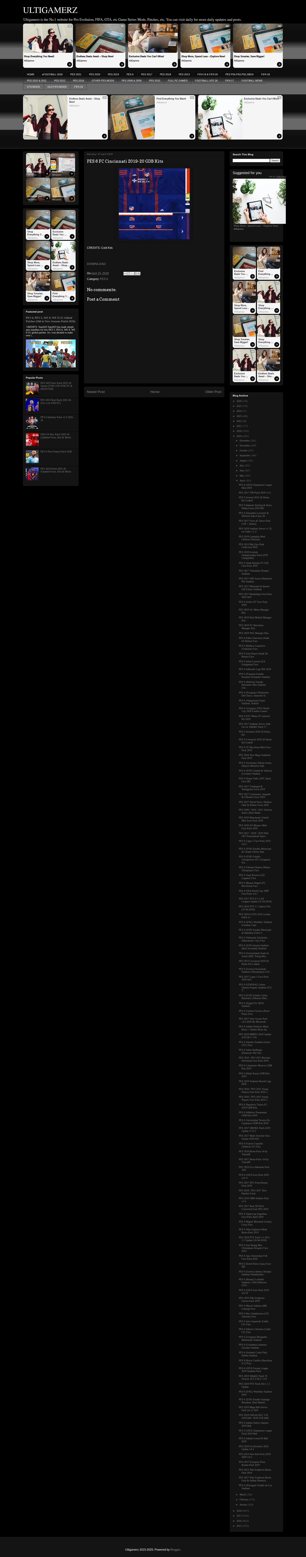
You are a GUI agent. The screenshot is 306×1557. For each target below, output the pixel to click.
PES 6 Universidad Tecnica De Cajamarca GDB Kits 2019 (254, 1122)
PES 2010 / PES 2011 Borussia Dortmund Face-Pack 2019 (254, 1059)
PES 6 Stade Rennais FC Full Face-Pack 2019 (253, 564)
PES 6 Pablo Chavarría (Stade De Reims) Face (254, 639)
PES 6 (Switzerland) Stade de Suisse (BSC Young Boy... (254, 955)
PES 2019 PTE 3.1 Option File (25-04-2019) (254, 908)
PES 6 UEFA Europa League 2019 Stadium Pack (253, 1370)
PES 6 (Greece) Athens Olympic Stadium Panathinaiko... (255, 1273)
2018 (239, 1511)
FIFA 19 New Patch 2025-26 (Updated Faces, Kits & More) (56, 436)
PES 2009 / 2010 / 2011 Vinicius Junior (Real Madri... (255, 811)
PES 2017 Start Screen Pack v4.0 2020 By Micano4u (253, 1020)
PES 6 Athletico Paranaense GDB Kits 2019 (253, 1114)
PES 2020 (94, 74)
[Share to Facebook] (135, 273)
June (242, 470)
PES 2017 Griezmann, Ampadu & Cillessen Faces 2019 (254, 796)
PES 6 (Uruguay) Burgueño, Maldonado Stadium (253, 1338)
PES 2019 (113, 74)
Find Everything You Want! (171, 98)
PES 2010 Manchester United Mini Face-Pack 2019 (253, 819)
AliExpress (29, 60)
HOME (30, 74)
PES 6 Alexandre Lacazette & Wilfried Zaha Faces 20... (254, 514)
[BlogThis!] (128, 273)
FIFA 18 (265, 74)
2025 (239, 406)
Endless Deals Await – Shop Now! (95, 56)
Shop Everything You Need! (39, 56)
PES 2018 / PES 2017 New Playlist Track (253, 1192)
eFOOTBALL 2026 (52, 74)
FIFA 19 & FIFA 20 (207, 74)
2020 (239, 431)
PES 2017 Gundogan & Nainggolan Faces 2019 (252, 788)
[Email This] (125, 273)
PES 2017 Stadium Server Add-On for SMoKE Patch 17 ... (255, 725)
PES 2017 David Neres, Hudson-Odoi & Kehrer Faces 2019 (255, 803)
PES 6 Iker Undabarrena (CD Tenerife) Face (253, 1315)
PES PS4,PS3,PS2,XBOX (239, 74)
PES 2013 (184, 74)
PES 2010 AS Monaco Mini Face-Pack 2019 (253, 827)
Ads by (277, 176)
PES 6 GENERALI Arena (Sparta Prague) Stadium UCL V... (255, 987)
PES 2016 (78, 80)
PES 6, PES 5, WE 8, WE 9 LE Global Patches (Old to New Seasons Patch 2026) (50, 319)
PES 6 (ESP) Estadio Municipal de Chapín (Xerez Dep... (255, 850)
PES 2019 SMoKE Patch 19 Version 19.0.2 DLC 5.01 (253, 1377)
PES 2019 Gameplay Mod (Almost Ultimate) (252, 538)
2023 (239, 416)
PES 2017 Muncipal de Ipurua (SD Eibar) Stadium (254, 588)
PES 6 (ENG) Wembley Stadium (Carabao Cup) (255, 923)
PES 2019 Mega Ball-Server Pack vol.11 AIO (253, 1409)
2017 (239, 1516)
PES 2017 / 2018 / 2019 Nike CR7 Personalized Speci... (254, 835)
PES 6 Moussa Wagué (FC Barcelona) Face (252, 884)
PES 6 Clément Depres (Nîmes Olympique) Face (254, 869)
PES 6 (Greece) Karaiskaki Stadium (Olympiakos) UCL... (255, 970)
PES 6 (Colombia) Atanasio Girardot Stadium (253, 1346)
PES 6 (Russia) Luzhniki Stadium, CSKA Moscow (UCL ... (253, 1282)
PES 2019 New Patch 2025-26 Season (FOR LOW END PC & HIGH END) (56, 386)
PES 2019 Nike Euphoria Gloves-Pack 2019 (251, 1299)
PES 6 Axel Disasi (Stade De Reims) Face (253, 655)
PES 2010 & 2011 (37, 80)
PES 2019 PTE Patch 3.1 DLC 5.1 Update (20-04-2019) (254, 1239)
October (244, 450)
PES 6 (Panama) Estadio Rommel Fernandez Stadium (254, 675)
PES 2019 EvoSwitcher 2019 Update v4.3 (253, 1448)
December (245, 440)
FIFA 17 (229, 80)
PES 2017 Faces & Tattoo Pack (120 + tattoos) (254, 522)
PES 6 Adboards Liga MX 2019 (255, 669)
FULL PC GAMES (178, 80)
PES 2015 (154, 80)
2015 (239, 1526)
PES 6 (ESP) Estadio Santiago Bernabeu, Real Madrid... (254, 1401)
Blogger (175, 1549)
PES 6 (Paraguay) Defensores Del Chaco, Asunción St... (254, 694)
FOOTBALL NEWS (252, 80)
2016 (239, 1521)
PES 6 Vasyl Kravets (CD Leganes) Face (252, 877)
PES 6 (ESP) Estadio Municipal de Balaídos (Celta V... (255, 931)
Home (155, 392)
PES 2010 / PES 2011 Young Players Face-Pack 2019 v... (254, 1090)
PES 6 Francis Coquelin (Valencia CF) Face (251, 1145)
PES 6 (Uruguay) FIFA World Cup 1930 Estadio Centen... (254, 710)
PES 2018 (165, 74)
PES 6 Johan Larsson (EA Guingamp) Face (252, 663)
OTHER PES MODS (103, 80)
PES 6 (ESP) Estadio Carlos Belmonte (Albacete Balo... (254, 997)
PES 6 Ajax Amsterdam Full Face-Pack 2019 (253, 1257)
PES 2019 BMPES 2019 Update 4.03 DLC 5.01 (255, 1036)
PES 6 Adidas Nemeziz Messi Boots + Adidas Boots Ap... (254, 1028)
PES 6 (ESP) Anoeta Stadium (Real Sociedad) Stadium (254, 947)
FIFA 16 (78, 86)
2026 (239, 401)
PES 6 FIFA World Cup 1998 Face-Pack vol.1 (253, 892)
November (245, 445)
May (242, 475)
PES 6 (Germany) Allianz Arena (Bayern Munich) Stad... (255, 764)
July (242, 465)
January (244, 1504)
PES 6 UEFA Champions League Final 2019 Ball (255, 1432)
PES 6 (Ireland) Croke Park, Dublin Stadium (253, 1354)
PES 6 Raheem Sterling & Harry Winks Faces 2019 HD (255, 507)
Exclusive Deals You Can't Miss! (146, 56)
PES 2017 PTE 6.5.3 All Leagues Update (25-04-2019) (255, 900)
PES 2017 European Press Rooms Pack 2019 (252, 1463)
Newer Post (96, 392)
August (243, 460)
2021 (239, 426)
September (245, 455)
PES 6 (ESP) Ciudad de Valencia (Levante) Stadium (255, 772)
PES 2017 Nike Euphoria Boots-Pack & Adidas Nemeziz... (255, 1479)
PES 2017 (146, 74)
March (243, 1494)
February (244, 1499)
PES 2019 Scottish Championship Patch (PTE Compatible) (253, 555)
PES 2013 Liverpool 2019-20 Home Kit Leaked (254, 962)
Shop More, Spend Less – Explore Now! (203, 56)
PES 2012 (59, 80)
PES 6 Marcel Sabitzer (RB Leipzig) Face (253, 1307)
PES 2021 (75, 74)
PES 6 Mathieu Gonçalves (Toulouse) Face (252, 647)
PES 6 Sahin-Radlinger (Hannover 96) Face (250, 1051)
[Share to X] (132, 273)
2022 (239, 421)
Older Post (213, 392)
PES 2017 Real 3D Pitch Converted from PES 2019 (253, 1207)
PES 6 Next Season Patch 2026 (56, 451)
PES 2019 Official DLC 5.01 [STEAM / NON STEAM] (253, 1416)
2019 (239, 436)
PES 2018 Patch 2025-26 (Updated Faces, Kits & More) (56, 470)
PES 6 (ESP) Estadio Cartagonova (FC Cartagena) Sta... (254, 859)
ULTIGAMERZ (50, 9)
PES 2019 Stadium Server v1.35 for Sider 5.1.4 (255, 530)
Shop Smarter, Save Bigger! (249, 56)
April (243, 480)
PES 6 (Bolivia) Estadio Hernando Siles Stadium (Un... (252, 685)
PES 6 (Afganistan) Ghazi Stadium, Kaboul (252, 702)
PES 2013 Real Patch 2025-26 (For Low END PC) (56, 401)
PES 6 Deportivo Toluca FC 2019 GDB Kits (253, 1106)
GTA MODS (33, 86)
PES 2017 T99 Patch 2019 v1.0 (255, 492)
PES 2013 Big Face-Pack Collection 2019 (251, 546)
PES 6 (130, 74)
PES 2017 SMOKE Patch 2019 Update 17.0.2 (254, 1129)
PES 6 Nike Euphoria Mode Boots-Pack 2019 (253, 1231)
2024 (239, 411)
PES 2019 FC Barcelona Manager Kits (251, 627)
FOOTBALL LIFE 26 (206, 80)
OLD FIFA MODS (57, 86)
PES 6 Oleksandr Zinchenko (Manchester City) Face (253, 939)
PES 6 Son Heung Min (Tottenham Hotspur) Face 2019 (253, 1248)
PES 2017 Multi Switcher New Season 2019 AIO (254, 1137)
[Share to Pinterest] (138, 273)
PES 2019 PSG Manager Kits (253, 633)
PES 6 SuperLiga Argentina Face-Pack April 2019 (253, 1215)
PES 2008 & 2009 (131, 80)
